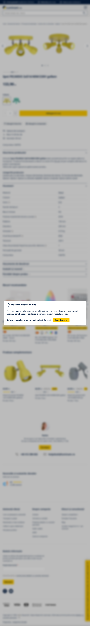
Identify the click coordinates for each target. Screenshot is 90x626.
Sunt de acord (61, 320)
